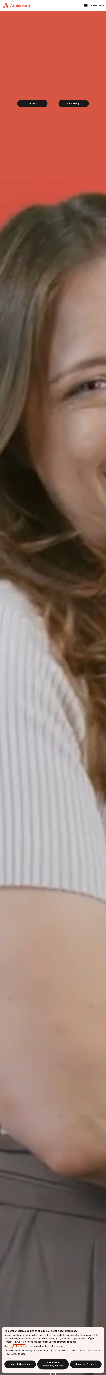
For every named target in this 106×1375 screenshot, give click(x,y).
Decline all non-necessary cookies (53, 1364)
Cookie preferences (85, 1364)
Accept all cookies (20, 1364)
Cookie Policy (19, 1346)
